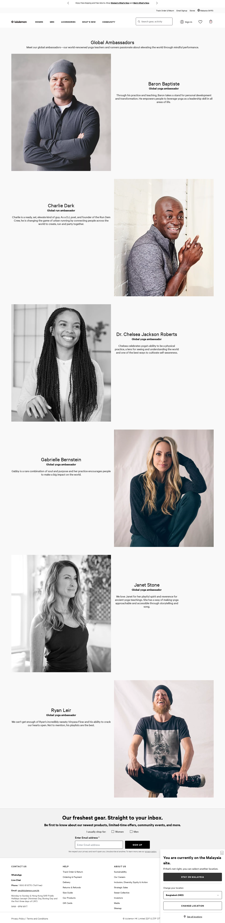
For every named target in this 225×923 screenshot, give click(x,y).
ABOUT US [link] (120, 866)
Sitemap (118, 908)
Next (157, 3)
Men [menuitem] (52, 21)
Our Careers (119, 876)
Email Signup (181, 10)
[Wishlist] (200, 22)
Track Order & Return (165, 10)
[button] (205, 10)
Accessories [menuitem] (68, 21)
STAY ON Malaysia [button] (192, 876)
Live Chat (16, 879)
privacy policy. (150, 851)
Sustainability (120, 871)
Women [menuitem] (39, 21)
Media (117, 902)
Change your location (173, 887)
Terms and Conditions (37, 918)
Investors (118, 897)
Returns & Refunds (72, 887)
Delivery (66, 882)
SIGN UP (137, 844)
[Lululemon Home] (19, 21)
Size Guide (68, 892)
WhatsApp (16, 874)
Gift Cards (67, 902)
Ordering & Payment (72, 876)
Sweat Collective (121, 892)
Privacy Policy (18, 918)
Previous (68, 3)
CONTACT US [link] (18, 866)
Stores (192, 10)
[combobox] (154, 21)
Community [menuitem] (108, 21)
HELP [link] (66, 866)
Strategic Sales (121, 887)
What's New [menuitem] (89, 21)
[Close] (222, 852)
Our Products (69, 897)
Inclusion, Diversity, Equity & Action (131, 882)
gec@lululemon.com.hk (28, 890)
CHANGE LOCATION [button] (192, 905)
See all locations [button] (194, 916)
